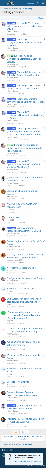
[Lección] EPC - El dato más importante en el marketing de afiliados (25, 26)
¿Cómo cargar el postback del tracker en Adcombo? (25, 407)
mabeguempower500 (14, 247)
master (9, 304)
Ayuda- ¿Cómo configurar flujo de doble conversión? (24, 343)
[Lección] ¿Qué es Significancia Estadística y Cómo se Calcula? (24, 58)
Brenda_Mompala (13, 183)
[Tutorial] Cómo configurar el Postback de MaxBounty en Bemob (26, 115)
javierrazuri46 (12, 196)
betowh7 (10, 270)
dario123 (10, 424)
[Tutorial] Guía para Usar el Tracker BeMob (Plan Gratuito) (24, 74)
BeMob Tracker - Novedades (21, 288)
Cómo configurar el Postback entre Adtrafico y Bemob (24, 229)
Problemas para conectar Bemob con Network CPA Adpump (25, 420)
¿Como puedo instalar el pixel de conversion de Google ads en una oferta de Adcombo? (24, 315)
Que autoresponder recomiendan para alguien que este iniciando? (24, 300)
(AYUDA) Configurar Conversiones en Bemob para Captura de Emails (25, 256)
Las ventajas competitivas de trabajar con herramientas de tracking (25, 330)
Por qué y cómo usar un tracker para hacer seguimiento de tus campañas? (24, 147)
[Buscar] (43, 3)
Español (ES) (8, 450)
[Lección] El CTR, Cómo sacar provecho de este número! (23, 87)
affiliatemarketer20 (13, 398)
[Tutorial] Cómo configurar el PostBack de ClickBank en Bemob (25, 42)
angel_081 (10, 210)
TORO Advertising (13, 334)
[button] (4, 3)
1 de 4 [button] (16, 432)
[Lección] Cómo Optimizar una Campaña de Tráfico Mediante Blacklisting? (24, 164)
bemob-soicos (14, 217)
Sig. (23, 432)
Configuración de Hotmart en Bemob (25, 278)
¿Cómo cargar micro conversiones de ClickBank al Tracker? (26, 100)
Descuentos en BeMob (18, 381)
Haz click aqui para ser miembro (28, 461)
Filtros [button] (40, 18)
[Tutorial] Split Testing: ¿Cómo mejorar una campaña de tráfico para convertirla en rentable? (25, 131)
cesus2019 (10, 347)
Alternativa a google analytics (22, 267)
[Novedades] (37, 3)
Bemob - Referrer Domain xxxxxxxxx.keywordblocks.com (22, 394)
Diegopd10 (10, 321)
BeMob (9, 291)
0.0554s (27, 466)
